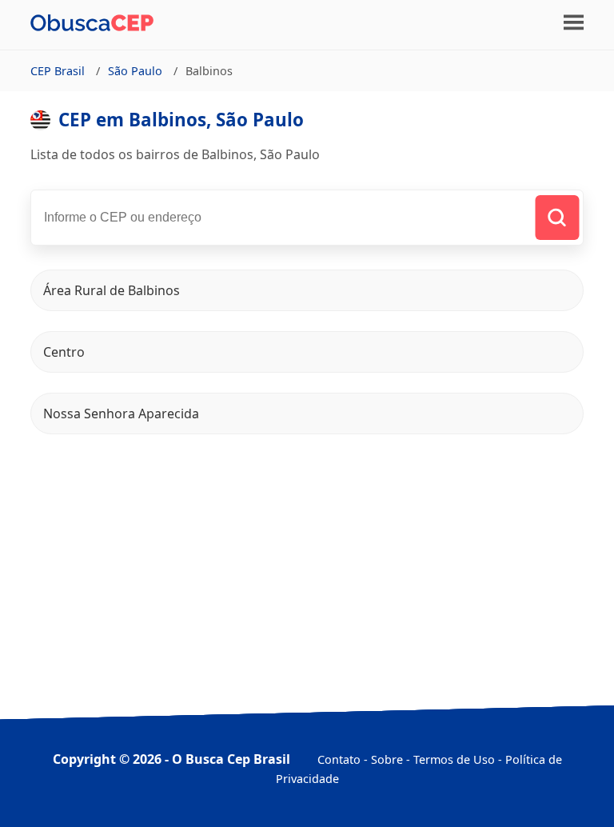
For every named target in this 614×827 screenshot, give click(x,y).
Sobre (387, 759)
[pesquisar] (557, 217)
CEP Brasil (57, 70)
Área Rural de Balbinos (111, 290)
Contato (339, 759)
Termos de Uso (454, 759)
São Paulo (135, 70)
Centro (64, 352)
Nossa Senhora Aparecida (121, 413)
